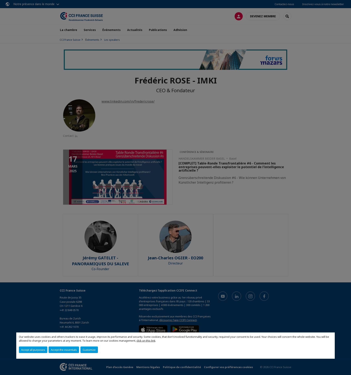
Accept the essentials (64, 350)
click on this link (145, 340)
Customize (89, 350)
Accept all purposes (33, 350)
